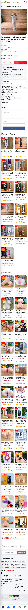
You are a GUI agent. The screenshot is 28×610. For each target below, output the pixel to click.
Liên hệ (4, 585)
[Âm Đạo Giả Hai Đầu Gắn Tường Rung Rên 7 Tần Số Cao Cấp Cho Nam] (7, 231)
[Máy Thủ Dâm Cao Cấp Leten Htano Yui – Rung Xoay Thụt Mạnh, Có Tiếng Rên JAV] (7, 479)
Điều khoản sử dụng (7, 579)
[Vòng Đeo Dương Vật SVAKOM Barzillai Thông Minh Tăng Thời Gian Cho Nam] (21, 435)
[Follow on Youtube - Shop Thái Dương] (3, 573)
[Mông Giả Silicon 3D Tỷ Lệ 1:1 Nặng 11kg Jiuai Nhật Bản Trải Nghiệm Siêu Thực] (7, 281)
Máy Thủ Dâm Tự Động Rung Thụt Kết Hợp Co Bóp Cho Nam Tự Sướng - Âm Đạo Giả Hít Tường (21, 218)
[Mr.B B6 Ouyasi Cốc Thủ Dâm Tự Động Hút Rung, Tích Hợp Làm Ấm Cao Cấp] (21, 348)
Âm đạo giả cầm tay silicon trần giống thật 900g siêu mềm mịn (7, 356)
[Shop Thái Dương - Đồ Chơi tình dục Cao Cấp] (12, 2)
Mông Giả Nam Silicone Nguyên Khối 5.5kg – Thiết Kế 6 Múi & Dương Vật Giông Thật (20, 379)
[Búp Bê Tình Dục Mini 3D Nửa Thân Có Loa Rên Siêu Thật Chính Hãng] (7, 303)
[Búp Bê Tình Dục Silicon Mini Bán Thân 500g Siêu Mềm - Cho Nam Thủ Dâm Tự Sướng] (7, 522)
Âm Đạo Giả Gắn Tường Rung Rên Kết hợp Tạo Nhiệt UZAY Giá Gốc (7, 196)
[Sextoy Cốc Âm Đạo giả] (21, 165)
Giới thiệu (4, 583)
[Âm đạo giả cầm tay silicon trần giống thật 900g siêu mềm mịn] (7, 348)
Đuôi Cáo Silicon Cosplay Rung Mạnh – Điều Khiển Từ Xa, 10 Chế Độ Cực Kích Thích (7, 511)
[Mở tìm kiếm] (22, 2)
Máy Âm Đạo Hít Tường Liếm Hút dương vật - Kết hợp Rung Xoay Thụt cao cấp (21, 152)
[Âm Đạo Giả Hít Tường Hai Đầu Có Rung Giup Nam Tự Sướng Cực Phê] (21, 231)
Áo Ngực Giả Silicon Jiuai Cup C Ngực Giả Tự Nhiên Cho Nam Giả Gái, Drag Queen (20, 488)
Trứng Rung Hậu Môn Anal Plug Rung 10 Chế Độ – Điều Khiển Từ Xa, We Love (20, 532)
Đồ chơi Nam (6, 273)
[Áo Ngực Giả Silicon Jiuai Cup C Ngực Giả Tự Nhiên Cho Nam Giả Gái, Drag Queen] (21, 479)
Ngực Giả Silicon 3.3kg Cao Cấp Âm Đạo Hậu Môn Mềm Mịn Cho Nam (7, 379)
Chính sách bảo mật (7, 581)
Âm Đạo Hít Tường (13, 52)
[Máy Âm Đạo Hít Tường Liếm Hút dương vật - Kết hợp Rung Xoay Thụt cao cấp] (21, 143)
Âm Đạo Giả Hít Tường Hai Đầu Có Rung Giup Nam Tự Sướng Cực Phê (21, 240)
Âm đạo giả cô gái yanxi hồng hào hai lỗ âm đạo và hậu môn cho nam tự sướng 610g (7, 335)
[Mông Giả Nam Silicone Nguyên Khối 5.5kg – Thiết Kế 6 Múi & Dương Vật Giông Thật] (21, 370)
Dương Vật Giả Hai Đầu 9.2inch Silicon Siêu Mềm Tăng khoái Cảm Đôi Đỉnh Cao (7, 422)
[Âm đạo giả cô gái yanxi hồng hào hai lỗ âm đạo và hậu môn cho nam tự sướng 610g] (7, 326)
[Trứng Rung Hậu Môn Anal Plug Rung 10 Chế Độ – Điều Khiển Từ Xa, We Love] (21, 522)
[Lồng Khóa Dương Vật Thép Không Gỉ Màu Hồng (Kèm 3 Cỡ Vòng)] (21, 392)
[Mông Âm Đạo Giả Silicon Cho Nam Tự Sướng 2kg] (21, 281)
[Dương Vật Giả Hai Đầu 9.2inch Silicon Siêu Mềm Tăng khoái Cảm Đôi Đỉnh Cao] (7, 413)
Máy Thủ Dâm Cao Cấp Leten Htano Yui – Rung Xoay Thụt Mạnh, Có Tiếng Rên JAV (7, 488)
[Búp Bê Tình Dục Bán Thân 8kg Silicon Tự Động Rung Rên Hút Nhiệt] (21, 303)
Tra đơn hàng (21, 552)
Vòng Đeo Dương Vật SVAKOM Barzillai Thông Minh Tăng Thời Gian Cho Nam (20, 444)
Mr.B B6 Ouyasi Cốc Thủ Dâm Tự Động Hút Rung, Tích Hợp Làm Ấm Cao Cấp (20, 357)
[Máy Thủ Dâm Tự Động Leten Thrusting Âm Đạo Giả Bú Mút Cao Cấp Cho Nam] (21, 326)
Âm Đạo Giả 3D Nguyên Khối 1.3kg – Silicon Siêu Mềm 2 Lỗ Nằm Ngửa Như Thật (7, 401)
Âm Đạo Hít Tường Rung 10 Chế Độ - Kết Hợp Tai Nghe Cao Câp (7, 151)
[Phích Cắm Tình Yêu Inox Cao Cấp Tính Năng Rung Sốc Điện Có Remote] (21, 457)
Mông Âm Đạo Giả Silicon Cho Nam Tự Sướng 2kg (21, 290)
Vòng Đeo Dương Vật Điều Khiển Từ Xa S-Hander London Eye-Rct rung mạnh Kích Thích (7, 466)
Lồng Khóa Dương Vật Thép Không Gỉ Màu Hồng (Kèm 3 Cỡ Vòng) (20, 401)
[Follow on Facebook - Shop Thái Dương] (2, 573)
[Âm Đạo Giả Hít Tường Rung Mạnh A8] (7, 253)
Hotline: (8, 570)
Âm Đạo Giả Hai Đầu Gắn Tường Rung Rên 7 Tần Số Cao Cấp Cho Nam (7, 240)
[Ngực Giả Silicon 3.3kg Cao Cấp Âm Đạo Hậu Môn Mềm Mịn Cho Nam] (7, 370)
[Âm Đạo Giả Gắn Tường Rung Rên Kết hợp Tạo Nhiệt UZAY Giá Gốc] (7, 187)
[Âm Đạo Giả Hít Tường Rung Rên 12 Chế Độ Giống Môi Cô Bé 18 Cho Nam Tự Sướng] (7, 209)
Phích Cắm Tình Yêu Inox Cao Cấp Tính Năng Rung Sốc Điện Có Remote (20, 466)
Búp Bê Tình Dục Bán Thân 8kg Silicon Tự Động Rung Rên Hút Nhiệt (20, 312)
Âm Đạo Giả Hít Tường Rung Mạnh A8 (7, 261)
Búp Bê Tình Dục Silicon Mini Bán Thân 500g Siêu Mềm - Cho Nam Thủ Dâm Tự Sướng (7, 532)
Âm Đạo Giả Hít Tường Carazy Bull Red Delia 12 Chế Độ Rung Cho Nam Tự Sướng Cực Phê (21, 196)
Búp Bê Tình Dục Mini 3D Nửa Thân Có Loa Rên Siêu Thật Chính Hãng (7, 312)
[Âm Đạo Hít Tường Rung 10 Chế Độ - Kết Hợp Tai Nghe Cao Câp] (7, 143)
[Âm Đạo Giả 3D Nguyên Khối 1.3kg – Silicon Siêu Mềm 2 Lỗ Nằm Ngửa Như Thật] (7, 392)
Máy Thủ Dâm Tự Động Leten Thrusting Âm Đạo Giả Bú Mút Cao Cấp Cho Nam (21, 335)
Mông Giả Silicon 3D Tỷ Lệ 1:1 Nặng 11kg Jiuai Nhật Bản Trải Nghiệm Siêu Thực (7, 291)
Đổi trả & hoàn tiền (20, 590)
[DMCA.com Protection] (14, 596)
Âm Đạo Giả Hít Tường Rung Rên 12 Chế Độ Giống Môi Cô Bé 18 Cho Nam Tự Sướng (7, 218)
